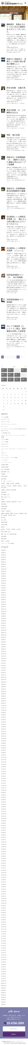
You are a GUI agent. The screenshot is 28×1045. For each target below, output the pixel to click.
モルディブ (3, 453)
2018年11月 (3, 736)
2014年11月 (3, 844)
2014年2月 (3, 865)
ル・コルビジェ (4, 460)
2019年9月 (3, 712)
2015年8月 (3, 823)
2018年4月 (3, 752)
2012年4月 (3, 917)
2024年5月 (3, 597)
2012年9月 (3, 905)
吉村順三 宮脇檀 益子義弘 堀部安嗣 (10, 483)
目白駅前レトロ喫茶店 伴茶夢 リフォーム (17, 249)
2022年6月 (3, 642)
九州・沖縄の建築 (15, 79)
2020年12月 (3, 677)
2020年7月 (3, 689)
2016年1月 (3, 811)
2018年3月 (3, 755)
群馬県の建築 (4, 522)
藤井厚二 (3, 527)
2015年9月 (3, 821)
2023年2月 (3, 625)
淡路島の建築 (4, 506)
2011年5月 (3, 943)
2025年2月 (3, 583)
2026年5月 (3, 557)
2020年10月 (3, 682)
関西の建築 (3, 538)
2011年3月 (3, 948)
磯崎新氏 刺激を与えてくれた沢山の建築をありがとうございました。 (16, 28)
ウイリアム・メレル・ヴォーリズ (8, 424)
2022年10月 (3, 635)
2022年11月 (3, 632)
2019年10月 (3, 710)
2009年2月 (3, 1004)
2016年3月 (3, 806)
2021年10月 (3, 658)
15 (22, 397)
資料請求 (13, 1034)
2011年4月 (3, 945)
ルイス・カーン (4, 455)
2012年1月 (3, 924)
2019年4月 (3, 724)
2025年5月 (3, 578)
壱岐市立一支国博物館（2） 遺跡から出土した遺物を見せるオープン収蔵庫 (17, 161)
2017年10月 (3, 762)
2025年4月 (3, 580)
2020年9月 (3, 684)
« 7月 (3, 409)
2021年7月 (3, 663)
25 (7, 403)
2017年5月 (3, 773)
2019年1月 (3, 731)
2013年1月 (3, 896)
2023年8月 (3, 616)
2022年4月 (3, 646)
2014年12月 (3, 842)
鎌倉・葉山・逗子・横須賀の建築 (8, 534)
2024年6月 (3, 595)
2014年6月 (3, 856)
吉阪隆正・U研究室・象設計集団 (8, 490)
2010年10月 (3, 959)
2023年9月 (3, 613)
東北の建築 (3, 504)
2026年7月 (3, 552)
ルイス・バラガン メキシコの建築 (9, 457)
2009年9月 (3, 988)
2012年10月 (3, 903)
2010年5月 (3, 969)
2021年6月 (3, 665)
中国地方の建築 (4, 464)
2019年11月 (3, 708)
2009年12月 (3, 981)
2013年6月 (3, 884)
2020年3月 (3, 698)
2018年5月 (3, 750)
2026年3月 (3, 562)
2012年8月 (3, 908)
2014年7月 (3, 854)
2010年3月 (3, 974)
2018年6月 (3, 748)
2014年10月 (3, 846)
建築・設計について (16, 49)
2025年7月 (3, 573)
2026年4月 (3, 559)
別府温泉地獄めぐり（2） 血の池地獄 (15, 275)
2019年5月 (3, 722)
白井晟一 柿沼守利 (5, 511)
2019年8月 (3, 715)
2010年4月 (3, 971)
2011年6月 (3, 941)
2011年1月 (3, 952)
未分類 (2, 499)
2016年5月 (3, 802)
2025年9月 (3, 571)
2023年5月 (3, 618)
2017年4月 (3, 776)
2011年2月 (3, 950)
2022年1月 (3, 651)
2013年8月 (3, 879)
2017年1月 (3, 783)
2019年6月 (3, 719)
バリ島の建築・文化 (5, 433)
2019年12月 (3, 705)
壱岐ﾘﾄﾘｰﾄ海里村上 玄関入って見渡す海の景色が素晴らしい (16, 61)
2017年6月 (3, 771)
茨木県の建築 (4, 524)
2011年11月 (3, 929)
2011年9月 (3, 934)
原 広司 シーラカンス (6, 481)
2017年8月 (3, 766)
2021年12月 (3, 653)
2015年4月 (3, 832)
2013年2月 (3, 894)
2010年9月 (3, 962)
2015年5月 (3, 830)
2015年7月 (3, 825)
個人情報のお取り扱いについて (8, 1041)
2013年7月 (3, 882)
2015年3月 (3, 835)
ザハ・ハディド (4, 426)
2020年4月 (3, 696)
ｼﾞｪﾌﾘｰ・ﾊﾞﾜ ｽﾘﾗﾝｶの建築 (7, 543)
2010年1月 (3, 978)
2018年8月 (3, 743)
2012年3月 (3, 919)
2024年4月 (3, 599)
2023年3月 (3, 623)
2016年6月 (3, 799)
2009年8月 (3, 990)
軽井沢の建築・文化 (5, 531)
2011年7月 (3, 938)
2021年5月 (3, 668)
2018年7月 (3, 745)
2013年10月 (3, 875)
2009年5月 (3, 997)
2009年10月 (3, 985)
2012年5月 (3, 915)
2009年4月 (3, 999)
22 (22, 400)
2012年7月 (3, 910)
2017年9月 (3, 764)
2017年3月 (3, 778)
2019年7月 (3, 717)
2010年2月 (3, 976)
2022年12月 (3, 630)
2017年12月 (3, 757)
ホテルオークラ (4, 444)
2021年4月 (3, 670)
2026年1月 (3, 566)
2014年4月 (3, 861)
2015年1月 (3, 839)
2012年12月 (3, 898)
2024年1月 (3, 606)
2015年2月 (3, 837)
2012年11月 (3, 901)
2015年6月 (3, 828)
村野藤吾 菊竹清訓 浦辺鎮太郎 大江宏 (11, 501)
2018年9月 (3, 741)
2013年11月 (3, 872)
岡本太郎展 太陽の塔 (16, 87)
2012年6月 (3, 912)
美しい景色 (22, 150)
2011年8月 (3, 936)
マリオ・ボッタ (4, 446)
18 (7, 400)
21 (18, 400)
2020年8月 (3, 686)
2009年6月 (3, 995)
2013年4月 (3, 889)
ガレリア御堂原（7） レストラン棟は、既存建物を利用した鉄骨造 (17, 328)
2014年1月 (3, 868)
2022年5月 (3, 644)
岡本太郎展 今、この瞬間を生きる (16, 111)
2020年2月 (3, 701)
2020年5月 (3, 693)
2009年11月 (3, 983)
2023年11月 (3, 609)
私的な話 (22, 103)
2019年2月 (3, 729)
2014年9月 (3, 849)
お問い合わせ (13, 1028)
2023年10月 (3, 611)
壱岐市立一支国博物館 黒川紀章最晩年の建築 (17, 189)
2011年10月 (3, 931)
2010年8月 (3, 964)
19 (11, 400)
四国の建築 (3, 492)
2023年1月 (3, 628)
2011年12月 (3, 926)
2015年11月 (3, 816)
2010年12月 (3, 955)
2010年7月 (3, 966)
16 (25, 397)
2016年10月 (3, 790)
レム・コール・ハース (6, 462)
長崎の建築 (3, 536)
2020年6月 (3, 691)
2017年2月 (3, 781)
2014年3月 (3, 863)
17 (3, 400)
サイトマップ (19, 1041)
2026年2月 (3, 564)
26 (11, 403)
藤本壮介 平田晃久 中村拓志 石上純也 (10, 529)
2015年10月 (3, 818)
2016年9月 (3, 792)
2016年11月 (3, 788)
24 (3, 403)
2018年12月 (3, 733)
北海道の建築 (4, 476)
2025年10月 (3, 569)
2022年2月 (3, 649)
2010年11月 (3, 957)
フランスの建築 (4, 439)
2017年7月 (3, 769)
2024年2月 (3, 604)
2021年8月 (3, 660)
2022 (14, 366)
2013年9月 (3, 877)
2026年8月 (3, 550)
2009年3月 (3, 1002)
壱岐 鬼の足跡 (13, 134)
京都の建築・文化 (5, 471)
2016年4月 (3, 804)
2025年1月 (3, 585)
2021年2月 (3, 672)
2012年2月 (3, 922)
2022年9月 (3, 637)
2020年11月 (3, 679)
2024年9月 (3, 588)
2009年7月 (3, 992)
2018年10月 (3, 738)
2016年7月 (3, 797)
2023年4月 (3, 620)
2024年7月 (3, 592)
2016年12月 (3, 785)
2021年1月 (3, 675)
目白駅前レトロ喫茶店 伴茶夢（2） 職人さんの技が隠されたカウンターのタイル (17, 220)
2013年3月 (3, 891)
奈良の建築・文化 (5, 494)
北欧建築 (3, 474)
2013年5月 (3, 886)
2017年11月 (3, 759)
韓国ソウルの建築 (5, 541)
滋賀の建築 (3, 508)
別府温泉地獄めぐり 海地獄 (16, 300)
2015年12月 (3, 814)
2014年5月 (3, 858)
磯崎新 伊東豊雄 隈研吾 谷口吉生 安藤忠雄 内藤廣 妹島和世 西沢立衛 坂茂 (16, 50)
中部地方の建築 (4, 467)
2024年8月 (3, 590)
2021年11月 (3, 656)
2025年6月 (3, 576)
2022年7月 (3, 639)
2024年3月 (3, 602)
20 (14, 400)
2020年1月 (3, 703)
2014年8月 (3, 851)
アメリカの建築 (4, 417)
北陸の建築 (3, 478)
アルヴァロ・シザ (5, 419)
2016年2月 (3, 809)
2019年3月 (3, 726)
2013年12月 (3, 870)
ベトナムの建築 (4, 441)
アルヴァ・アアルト (5, 421)
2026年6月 (3, 555)
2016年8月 (3, 795)
